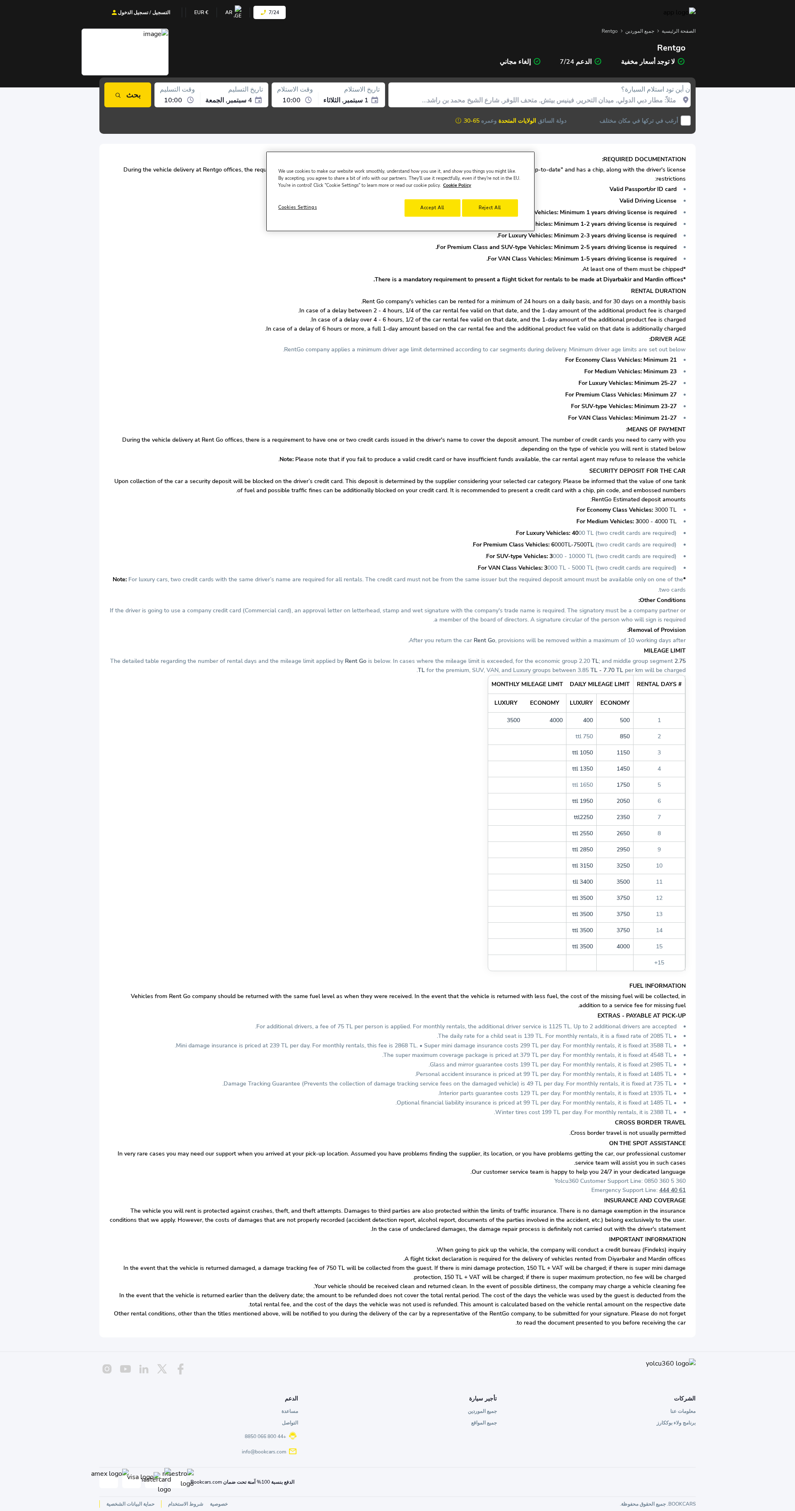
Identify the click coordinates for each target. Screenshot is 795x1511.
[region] (400, 191)
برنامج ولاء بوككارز (676, 1422)
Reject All (490, 207)
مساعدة (290, 1411)
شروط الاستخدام (185, 1504)
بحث (133, 95)
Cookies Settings (297, 207)
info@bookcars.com (264, 1451)
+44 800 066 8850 (265, 1436)
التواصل (290, 1422)
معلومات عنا (683, 1411)
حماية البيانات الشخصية (130, 1504)
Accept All (432, 207)
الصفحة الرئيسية (679, 31)
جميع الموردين (639, 31)
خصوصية (219, 1504)
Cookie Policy (457, 185)
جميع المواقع (484, 1422)
